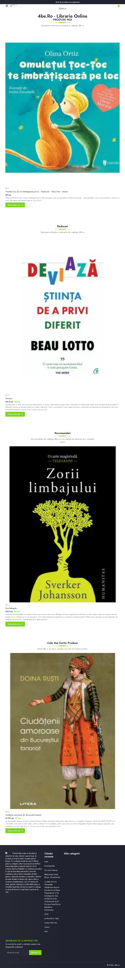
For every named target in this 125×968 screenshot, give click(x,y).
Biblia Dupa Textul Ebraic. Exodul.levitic (52, 876)
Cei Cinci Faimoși (50, 870)
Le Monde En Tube (51, 918)
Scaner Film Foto (50, 922)
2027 (46, 914)
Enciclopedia (49, 866)
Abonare (34, 952)
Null (45, 931)
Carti (46, 861)
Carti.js (47, 927)
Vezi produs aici (14, 205)
